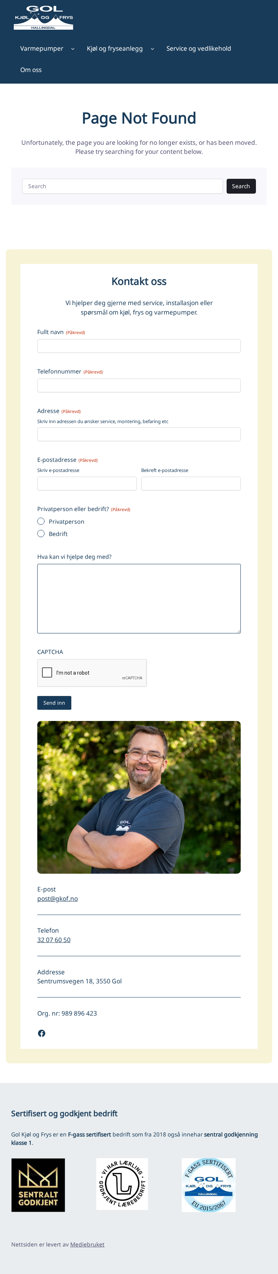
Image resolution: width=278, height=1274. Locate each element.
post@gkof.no (57, 898)
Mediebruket (87, 1244)
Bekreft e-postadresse (164, 470)
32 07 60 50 (54, 940)
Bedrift (58, 534)
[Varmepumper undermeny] (73, 48)
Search (241, 186)
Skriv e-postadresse (58, 470)
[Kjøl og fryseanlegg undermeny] (152, 48)
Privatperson (66, 522)
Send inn (54, 702)
